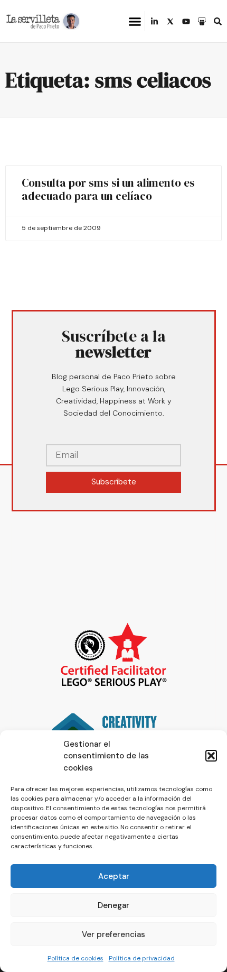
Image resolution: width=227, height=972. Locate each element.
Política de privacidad (142, 958)
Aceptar (113, 876)
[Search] (218, 21)
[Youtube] (186, 21)
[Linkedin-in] (154, 21)
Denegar (113, 905)
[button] (211, 755)
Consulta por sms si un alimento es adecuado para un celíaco (108, 189)
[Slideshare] (202, 21)
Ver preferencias (113, 934)
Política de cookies (75, 958)
